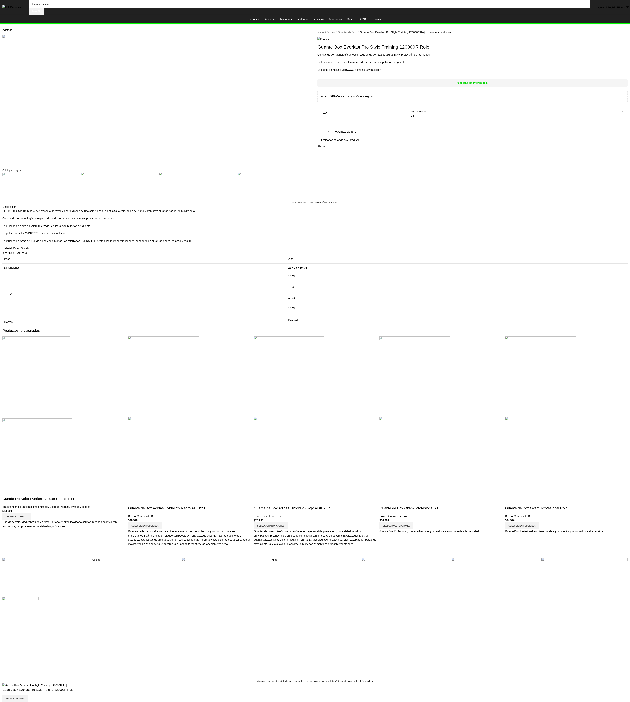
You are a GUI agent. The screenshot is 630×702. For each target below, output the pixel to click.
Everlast (75, 506)
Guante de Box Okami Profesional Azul (410, 508)
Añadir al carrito (345, 132)
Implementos (40, 506)
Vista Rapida (6, 492)
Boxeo (132, 516)
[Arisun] (494, 576)
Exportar (86, 506)
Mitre (274, 559)
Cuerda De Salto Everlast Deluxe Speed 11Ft (38, 499)
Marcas (65, 506)
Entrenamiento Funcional (17, 506)
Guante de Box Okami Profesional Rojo (536, 508)
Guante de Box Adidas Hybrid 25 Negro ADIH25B (167, 508)
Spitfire (96, 559)
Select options (15, 698)
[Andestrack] (225, 576)
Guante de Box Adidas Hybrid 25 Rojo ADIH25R (292, 508)
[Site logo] (11, 7)
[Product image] (37, 453)
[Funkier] (405, 576)
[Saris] (46, 576)
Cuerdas (54, 506)
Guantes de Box (146, 516)
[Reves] (584, 576)
